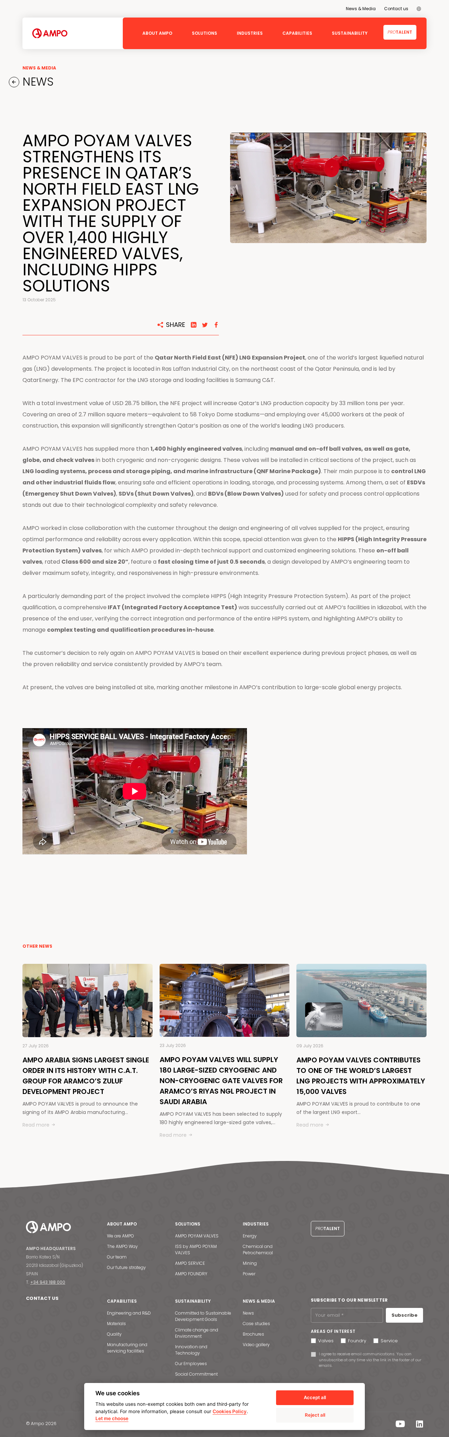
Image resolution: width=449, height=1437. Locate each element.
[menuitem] (419, 9)
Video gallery (256, 1345)
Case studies (256, 1324)
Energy (250, 1236)
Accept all (315, 1397)
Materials (116, 1324)
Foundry (357, 1340)
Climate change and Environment (196, 1333)
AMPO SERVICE (190, 1263)
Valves (326, 1340)
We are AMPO (120, 1236)
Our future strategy (126, 1267)
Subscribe (404, 1315)
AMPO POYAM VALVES (197, 1236)
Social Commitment (196, 1374)
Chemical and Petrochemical (258, 1249)
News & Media (361, 9)
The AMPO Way (122, 1246)
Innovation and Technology (191, 1350)
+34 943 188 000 (47, 1282)
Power (249, 1274)
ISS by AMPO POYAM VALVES (196, 1249)
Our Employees (191, 1364)
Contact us (396, 9)
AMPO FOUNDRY (191, 1274)
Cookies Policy (230, 1411)
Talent (400, 32)
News (248, 1313)
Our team (117, 1257)
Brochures (253, 1334)
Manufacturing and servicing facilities (127, 1348)
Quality (114, 1334)
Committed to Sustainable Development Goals (203, 1316)
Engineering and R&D (129, 1313)
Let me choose (111, 1418)
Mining (250, 1263)
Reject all (315, 1415)
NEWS (36, 81)
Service (389, 1340)
